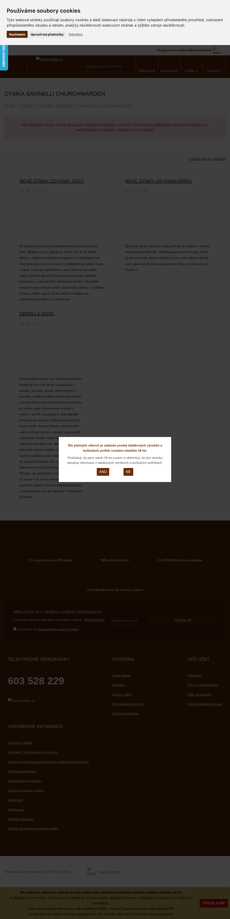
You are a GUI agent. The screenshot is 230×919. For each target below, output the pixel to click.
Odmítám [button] (76, 34)
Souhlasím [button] (17, 34)
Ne (128, 472)
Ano (103, 472)
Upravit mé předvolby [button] (47, 34)
